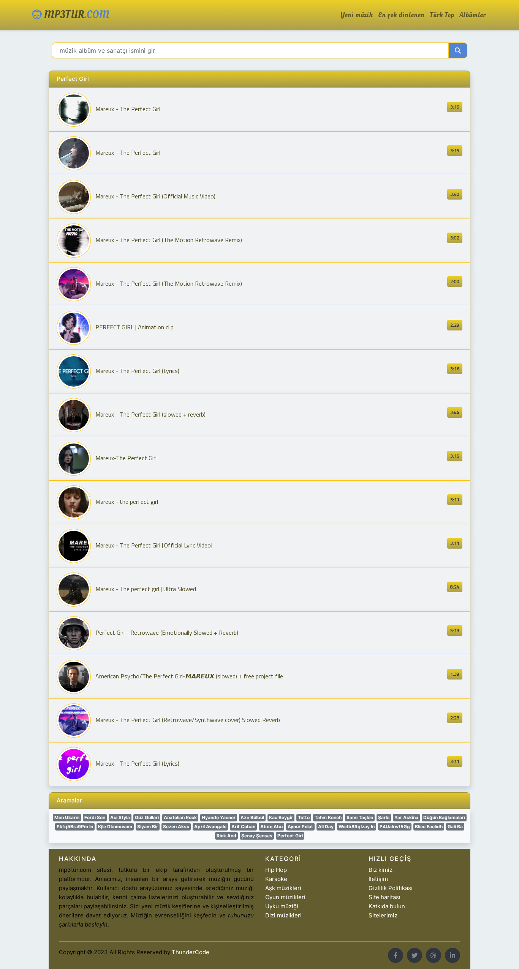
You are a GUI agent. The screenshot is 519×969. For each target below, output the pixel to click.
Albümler (472, 15)
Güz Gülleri (147, 817)
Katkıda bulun (387, 906)
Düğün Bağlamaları (444, 817)
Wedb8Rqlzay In (357, 826)
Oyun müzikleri (285, 897)
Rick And (226, 835)
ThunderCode (190, 952)
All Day (326, 826)
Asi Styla (120, 817)
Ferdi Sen (94, 817)
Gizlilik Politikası (391, 888)
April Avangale (210, 826)
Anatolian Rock (180, 817)
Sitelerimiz (383, 915)
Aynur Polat (300, 826)
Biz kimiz (380, 869)
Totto (304, 817)
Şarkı (383, 817)
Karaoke (276, 878)
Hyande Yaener (219, 817)
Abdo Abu (271, 826)
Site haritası (384, 897)
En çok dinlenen (401, 15)
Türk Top (442, 15)
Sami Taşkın (360, 817)
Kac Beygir (281, 817)
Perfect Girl (290, 835)
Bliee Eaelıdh (429, 826)
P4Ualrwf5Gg (395, 826)
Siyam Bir (147, 826)
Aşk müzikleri (283, 888)
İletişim (378, 878)
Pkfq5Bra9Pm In (75, 826)
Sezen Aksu (176, 826)
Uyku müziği (281, 906)
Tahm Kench (328, 817)
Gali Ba (455, 826)
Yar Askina (406, 817)
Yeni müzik (356, 15)
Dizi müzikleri (283, 915)
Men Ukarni (66, 817)
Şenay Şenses (256, 835)
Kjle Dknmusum (115, 826)
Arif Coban (243, 826)
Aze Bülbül (252, 817)
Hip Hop (276, 869)
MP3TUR (75, 15)
